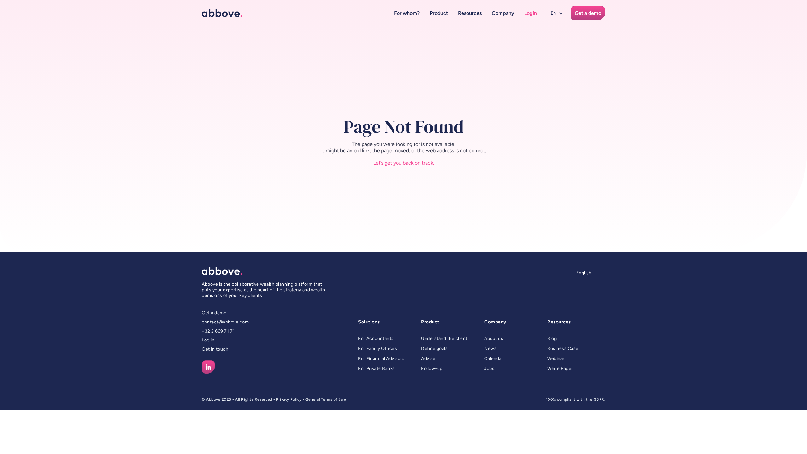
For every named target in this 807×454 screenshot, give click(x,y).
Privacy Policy (288, 399)
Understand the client (444, 338)
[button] (407, 13)
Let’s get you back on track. (403, 163)
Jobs (489, 368)
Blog (552, 338)
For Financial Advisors (381, 358)
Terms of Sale (333, 399)
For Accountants (376, 338)
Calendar (493, 358)
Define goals (434, 348)
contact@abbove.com (225, 322)
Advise (428, 358)
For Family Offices (377, 348)
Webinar (556, 358)
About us (493, 338)
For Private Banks (376, 368)
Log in (208, 340)
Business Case (562, 348)
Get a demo (214, 313)
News (490, 348)
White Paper (560, 368)
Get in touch (215, 349)
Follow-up (432, 368)
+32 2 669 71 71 (218, 331)
